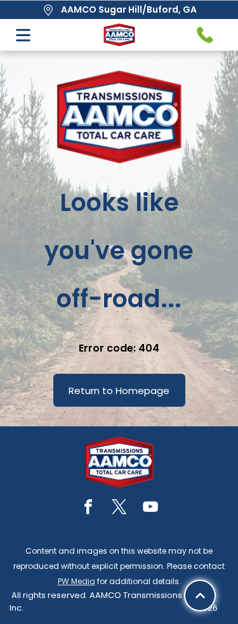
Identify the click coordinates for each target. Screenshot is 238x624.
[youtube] (150, 508)
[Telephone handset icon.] (205, 35)
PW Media (76, 581)
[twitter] (119, 508)
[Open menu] (23, 35)
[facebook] (88, 508)
